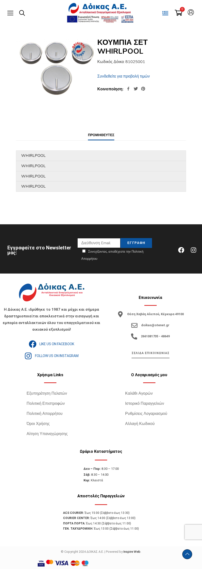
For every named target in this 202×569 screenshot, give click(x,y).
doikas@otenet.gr (155, 325)
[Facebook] (181, 250)
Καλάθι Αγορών (139, 393)
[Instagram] (193, 250)
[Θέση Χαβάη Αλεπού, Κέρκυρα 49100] (120, 314)
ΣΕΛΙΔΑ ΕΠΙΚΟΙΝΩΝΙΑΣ (150, 353)
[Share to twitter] (135, 89)
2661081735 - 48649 (155, 336)
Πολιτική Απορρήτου (45, 413)
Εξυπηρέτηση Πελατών (47, 393)
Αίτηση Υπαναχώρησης (47, 434)
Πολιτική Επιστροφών (46, 403)
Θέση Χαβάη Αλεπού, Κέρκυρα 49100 (155, 314)
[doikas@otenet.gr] (134, 325)
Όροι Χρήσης (38, 423)
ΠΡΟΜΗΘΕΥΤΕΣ (101, 135)
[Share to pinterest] (143, 89)
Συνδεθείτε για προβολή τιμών (123, 76)
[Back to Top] (187, 554)
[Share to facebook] (128, 89)
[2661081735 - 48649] (134, 336)
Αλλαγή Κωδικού (140, 423)
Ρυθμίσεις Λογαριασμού (146, 413)
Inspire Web (131, 551)
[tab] (101, 135)
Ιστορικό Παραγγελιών (144, 403)
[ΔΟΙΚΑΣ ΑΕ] (100, 8)
